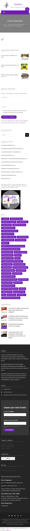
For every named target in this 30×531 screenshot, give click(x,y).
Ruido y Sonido (11, 294)
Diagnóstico (5, 243)
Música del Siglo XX (7, 282)
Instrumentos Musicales (8, 270)
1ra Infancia (5, 218)
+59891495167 (7, 389)
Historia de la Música (19, 264)
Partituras (22, 288)
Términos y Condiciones (7, 444)
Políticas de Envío (5, 448)
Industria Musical (6, 267)
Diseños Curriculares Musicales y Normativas (13, 246)
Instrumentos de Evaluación (20, 267)
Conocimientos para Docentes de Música (16, 24)
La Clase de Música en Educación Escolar (11, 162)
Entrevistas (18, 255)
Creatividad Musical (22, 237)
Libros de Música (17, 273)
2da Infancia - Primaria (16, 218)
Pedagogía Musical (7, 291)
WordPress (11, 524)
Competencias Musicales (8, 228)
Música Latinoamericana (8, 285)
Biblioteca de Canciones (19, 224)
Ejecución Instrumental (20, 252)
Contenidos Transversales (8, 237)
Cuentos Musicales (20, 240)
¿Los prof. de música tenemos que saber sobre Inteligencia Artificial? (18, 310)
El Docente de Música (7, 255)
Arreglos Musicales (22, 221)
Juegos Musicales (21, 270)
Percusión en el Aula (19, 291)
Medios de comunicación (8, 276)
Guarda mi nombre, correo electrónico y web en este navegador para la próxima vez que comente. (14, 111)
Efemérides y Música (7, 252)
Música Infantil (17, 282)
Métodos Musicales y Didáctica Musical (11, 172)
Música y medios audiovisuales (9, 288)
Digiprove (8, 530)
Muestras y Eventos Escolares (9, 279)
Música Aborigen (23, 279)
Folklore (17, 258)
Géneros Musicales (7, 264)
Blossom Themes (20, 522)
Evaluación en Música (6, 155)
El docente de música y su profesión (10, 152)
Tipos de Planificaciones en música (10, 297)
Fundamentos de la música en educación (12, 261)
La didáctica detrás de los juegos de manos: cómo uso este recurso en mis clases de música (18, 318)
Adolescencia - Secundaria (8, 221)
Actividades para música (7, 145)
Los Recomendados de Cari (7, 165)
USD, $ (8, 458)
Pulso (3, 294)
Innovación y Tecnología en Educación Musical (13, 158)
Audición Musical (6, 224)
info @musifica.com (8, 392)
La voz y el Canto (6, 273)
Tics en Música (21, 294)
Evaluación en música (7, 258)
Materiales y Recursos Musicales (9, 168)
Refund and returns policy (7, 446)
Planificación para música (7, 175)
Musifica (18, 4)
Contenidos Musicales (7, 234)
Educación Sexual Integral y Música (10, 249)
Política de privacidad (18, 524)
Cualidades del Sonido (7, 240)
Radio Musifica (4, 178)
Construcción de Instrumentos (9, 231)
